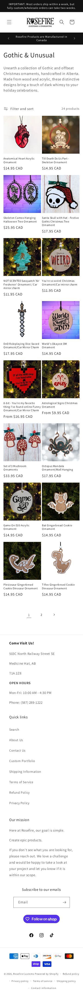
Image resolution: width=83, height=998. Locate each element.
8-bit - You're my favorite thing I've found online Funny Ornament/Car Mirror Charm (22, 406)
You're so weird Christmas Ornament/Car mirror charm (59, 282)
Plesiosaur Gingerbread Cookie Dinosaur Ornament (20, 586)
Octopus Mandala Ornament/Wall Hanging (57, 467)
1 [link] (29, 615)
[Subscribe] (64, 902)
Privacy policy (20, 981)
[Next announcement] (74, 38)
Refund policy (71, 973)
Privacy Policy (19, 803)
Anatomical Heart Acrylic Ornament (18, 160)
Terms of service (42, 981)
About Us (16, 740)
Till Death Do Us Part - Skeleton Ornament (55, 160)
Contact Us (17, 750)
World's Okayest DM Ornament (54, 345)
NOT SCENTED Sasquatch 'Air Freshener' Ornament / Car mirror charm (21, 284)
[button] (9, 22)
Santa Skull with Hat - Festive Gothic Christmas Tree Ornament (60, 221)
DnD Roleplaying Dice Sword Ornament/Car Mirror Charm (21, 345)
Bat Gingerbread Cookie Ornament (57, 527)
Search (14, 729)
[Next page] (54, 615)
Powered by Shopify (47, 973)
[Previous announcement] (8, 38)
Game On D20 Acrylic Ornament (16, 527)
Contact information (43, 988)
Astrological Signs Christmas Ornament (60, 404)
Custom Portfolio (22, 761)
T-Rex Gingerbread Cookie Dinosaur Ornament (58, 586)
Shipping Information (25, 771)
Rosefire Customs (23, 973)
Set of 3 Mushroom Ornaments (14, 467)
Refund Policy (19, 792)
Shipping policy (66, 981)
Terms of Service (21, 782)
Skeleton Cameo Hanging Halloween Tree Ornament (20, 219)
